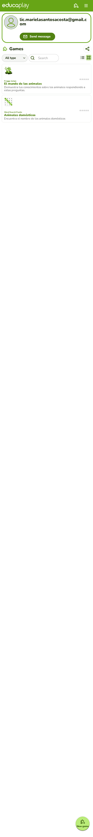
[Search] (32, 58)
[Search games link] (76, 5)
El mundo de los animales (23, 83)
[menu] (86, 5)
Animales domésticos (19, 115)
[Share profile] (87, 49)
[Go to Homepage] (15, 6)
